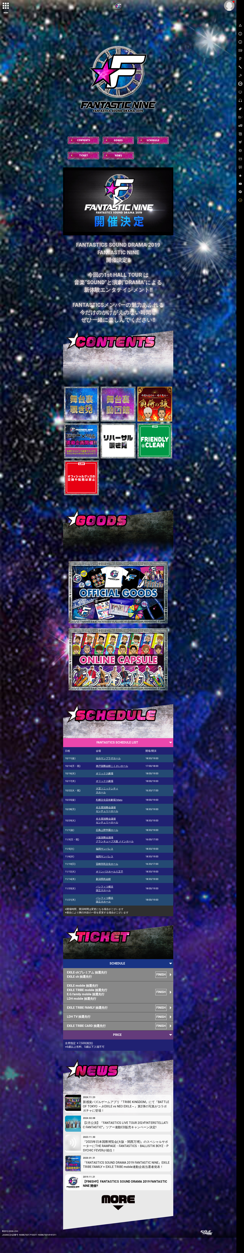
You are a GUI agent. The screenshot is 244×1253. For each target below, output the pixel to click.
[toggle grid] (6, 6)
